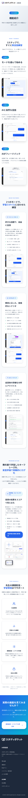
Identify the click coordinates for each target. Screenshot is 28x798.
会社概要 (4, 783)
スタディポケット (6, 786)
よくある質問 (5, 774)
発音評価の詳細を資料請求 (14, 534)
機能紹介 (4, 764)
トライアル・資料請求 (7, 771)
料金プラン (4, 768)
